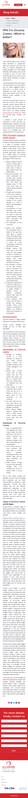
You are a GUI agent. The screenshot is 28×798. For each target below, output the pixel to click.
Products (3, 779)
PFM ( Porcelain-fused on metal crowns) (14, 136)
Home (8, 18)
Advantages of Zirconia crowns (14, 350)
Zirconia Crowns (10, 316)
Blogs (13, 18)
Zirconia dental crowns (9, 678)
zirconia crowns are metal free (12, 113)
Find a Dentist (18, 4)
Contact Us (14, 795)
